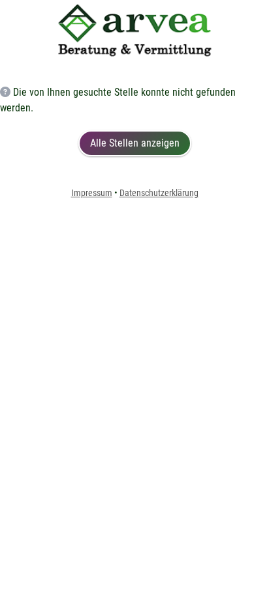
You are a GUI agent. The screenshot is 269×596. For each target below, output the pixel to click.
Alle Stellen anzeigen (135, 143)
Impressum (91, 193)
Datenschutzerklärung (158, 193)
